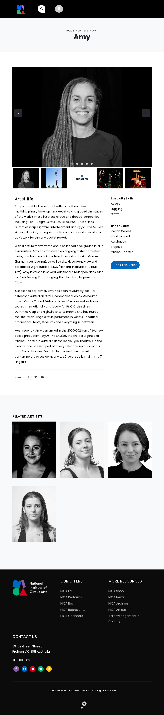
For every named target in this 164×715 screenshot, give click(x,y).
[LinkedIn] (32, 669)
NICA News (116, 597)
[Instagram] (24, 669)
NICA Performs (71, 597)
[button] (72, 164)
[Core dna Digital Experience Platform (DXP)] (82, 704)
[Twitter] (35, 377)
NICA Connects (71, 616)
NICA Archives (118, 603)
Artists (83, 30)
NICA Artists (117, 610)
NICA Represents (72, 610)
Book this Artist (125, 265)
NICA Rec (67, 603)
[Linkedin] (42, 377)
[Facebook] (29, 377)
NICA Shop (116, 591)
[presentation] (18, 113)
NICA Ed (66, 591)
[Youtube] (41, 669)
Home (70, 30)
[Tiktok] (49, 669)
